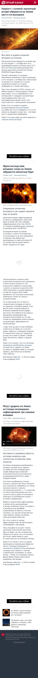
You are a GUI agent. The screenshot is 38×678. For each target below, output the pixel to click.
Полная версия (19, 642)
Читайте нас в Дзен (19, 156)
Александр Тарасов (19, 18)
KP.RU (10, 68)
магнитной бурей (22, 108)
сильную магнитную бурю (11, 119)
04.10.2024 (5, 18)
